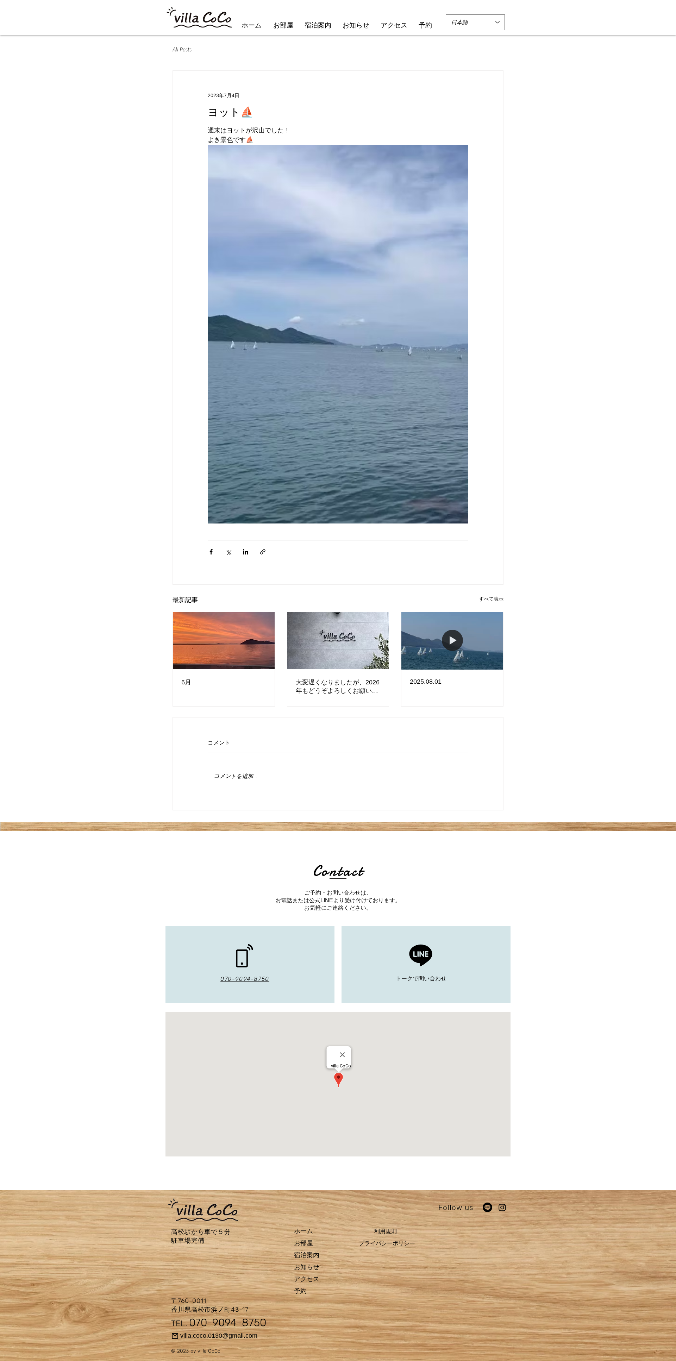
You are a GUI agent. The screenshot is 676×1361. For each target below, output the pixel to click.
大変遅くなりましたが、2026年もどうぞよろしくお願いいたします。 (338, 687)
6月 (186, 682)
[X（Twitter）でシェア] (228, 551)
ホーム (303, 1231)
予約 (300, 1291)
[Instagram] (502, 1207)
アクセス (306, 1279)
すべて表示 (491, 599)
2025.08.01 (426, 681)
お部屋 (303, 1243)
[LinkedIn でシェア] (245, 551)
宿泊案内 (306, 1255)
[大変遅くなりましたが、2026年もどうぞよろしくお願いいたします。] (338, 640)
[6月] (224, 640)
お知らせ (306, 1267)
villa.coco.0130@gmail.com (218, 1335)
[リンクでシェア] (262, 551)
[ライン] (487, 1207)
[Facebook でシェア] (211, 551)
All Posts (182, 49)
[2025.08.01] (452, 640)
